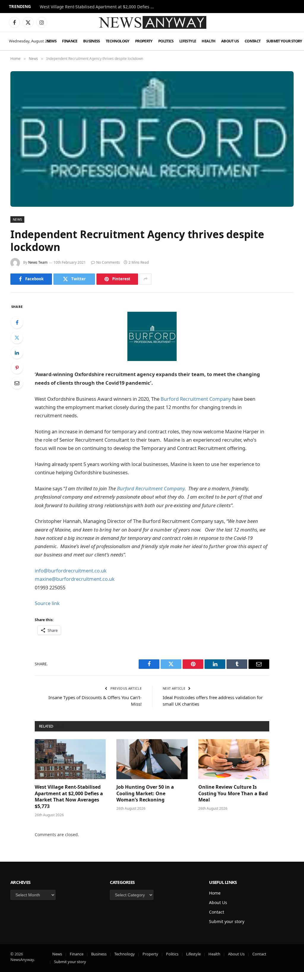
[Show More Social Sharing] (145, 279)
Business (91, 41)
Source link (47, 603)
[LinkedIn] (17, 353)
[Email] (17, 383)
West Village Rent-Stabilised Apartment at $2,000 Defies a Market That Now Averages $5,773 (69, 796)
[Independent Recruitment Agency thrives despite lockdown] (152, 138)
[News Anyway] (152, 22)
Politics (166, 41)
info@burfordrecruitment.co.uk (71, 570)
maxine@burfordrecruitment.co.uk (75, 578)
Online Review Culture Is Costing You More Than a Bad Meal (233, 793)
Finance (69, 41)
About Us (230, 41)
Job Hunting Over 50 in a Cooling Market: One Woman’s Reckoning (99, 6)
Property (144, 41)
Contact (253, 41)
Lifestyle (187, 41)
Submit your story (226, 921)
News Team (38, 262)
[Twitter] (17, 337)
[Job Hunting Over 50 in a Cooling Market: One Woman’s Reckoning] (151, 759)
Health (208, 41)
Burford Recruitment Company (196, 398)
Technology (117, 41)
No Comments (108, 262)
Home (215, 893)
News (51, 41)
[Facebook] (17, 322)
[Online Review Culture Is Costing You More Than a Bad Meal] (233, 759)
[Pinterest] (17, 368)
